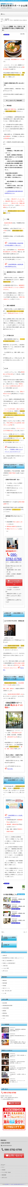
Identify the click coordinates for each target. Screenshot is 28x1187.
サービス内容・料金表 (6, 1172)
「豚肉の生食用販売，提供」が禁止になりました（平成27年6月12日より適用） (18, 1042)
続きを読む (10, 768)
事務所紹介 (4, 980)
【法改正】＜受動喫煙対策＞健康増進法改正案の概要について (18, 1030)
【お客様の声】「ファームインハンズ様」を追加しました (17, 1081)
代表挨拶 (4, 985)
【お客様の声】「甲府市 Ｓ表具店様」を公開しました (18, 1056)
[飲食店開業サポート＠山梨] (14, 5)
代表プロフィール (6, 988)
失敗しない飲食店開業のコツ (8, 960)
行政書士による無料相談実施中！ (9, 963)
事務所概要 (4, 983)
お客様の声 (4, 955)
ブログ (3, 1018)
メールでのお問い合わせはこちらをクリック (14, 582)
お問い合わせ (5, 970)
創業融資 (13, 901)
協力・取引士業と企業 (6, 990)
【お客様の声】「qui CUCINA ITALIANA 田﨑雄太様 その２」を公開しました (18, 1068)
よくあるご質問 (5, 968)
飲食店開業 (7, 34)
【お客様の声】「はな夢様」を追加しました (18, 1075)
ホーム (3, 1167)
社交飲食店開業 (5, 1008)
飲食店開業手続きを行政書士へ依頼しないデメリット (13, 957)
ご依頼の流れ (5, 965)
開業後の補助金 (5, 1015)
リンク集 (4, 993)
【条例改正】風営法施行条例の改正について (18, 1036)
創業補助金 (4, 1013)
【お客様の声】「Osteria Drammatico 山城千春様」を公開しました (18, 1062)
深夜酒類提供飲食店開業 (7, 1005)
